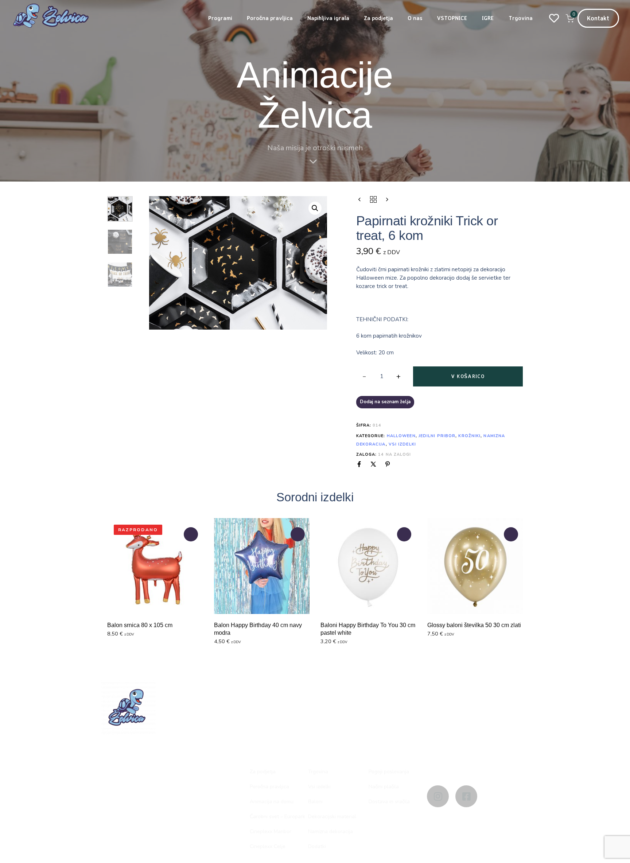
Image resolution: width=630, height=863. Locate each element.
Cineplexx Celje (267, 846)
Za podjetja (378, 18)
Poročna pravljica (270, 18)
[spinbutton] (382, 376)
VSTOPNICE (452, 18)
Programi (220, 18)
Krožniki (469, 436)
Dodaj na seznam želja (385, 402)
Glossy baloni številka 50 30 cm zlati (474, 625)
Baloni (315, 801)
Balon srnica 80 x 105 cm (139, 625)
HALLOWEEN (401, 436)
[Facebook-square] (466, 796)
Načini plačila (384, 786)
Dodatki (317, 846)
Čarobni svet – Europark (277, 816)
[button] (315, 208)
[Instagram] (438, 796)
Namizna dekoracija (330, 831)
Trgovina (521, 18)
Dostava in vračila (389, 801)
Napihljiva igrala (328, 18)
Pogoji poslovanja (389, 771)
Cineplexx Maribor (270, 831)
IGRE (488, 18)
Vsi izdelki (402, 444)
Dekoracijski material (332, 816)
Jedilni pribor (437, 436)
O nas (415, 18)
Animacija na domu (271, 801)
